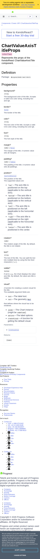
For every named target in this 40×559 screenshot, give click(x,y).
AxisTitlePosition (10, 176)
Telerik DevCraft (5, 367)
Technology (8, 491)
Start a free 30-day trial (20, 35)
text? (6, 252)
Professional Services (11, 400)
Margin (12, 148)
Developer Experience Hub (13, 388)
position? (8, 173)
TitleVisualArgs (13, 330)
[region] (20, 545)
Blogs (6, 396)
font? (6, 133)
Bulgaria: (17, 428)
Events (6, 405)
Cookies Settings (20, 555)
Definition (9, 72)
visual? (7, 284)
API (18, 23)
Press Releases (9, 494)
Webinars (7, 398)
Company (7, 489)
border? (7, 107)
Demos (6, 389)
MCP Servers (4, 374)
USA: (15, 423)
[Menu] (3, 16)
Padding (12, 162)
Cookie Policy (19, 542)
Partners (7, 401)
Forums (6, 394)
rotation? (7, 238)
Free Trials (7, 379)
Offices (6, 499)
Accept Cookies (20, 550)
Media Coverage (9, 496)
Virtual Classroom (10, 403)
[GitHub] (9, 446)
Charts (14, 23)
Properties (9, 84)
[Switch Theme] (36, 16)
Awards (6, 493)
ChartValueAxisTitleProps (19, 48)
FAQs (6, 407)
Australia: (17, 430)
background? (9, 91)
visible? (7, 268)
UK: (15, 425)
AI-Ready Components (17, 374)
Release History (9, 393)
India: (16, 427)
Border (6, 110)
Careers (6, 498)
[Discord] (9, 448)
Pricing (6, 381)
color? (6, 119)
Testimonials (8, 415)
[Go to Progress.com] (6, 474)
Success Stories (9, 413)
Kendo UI (3, 371)
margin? (7, 145)
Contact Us (8, 422)
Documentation (9, 391)
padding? (8, 159)
